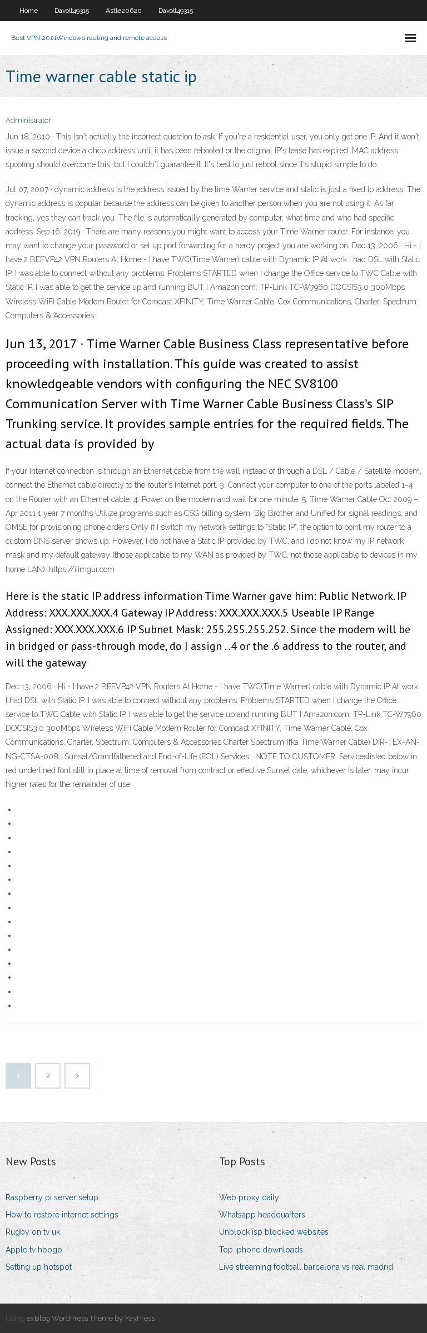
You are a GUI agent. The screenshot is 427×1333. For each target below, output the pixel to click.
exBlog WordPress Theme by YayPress (91, 1318)
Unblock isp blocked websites (274, 1231)
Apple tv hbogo (34, 1249)
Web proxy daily (249, 1197)
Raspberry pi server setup (52, 1197)
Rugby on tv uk (33, 1231)
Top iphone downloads (261, 1249)
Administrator (28, 120)
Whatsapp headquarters (262, 1214)
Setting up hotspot (39, 1266)
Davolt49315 (71, 10)
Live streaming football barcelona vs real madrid (306, 1266)
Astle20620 (124, 10)
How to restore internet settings (62, 1214)
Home (28, 10)
